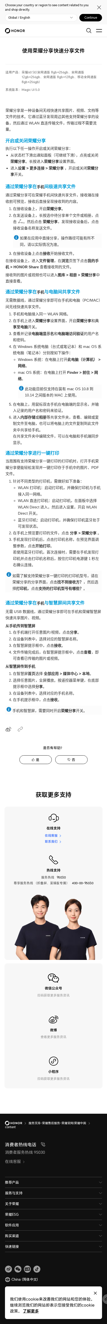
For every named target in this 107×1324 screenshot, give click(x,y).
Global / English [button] (19, 17)
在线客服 (51, 835)
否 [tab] (73, 760)
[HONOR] (17, 1123)
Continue (90, 17)
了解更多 (31, 1311)
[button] (17, 1269)
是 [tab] (37, 760)
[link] (8, 1269)
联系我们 (51, 841)
